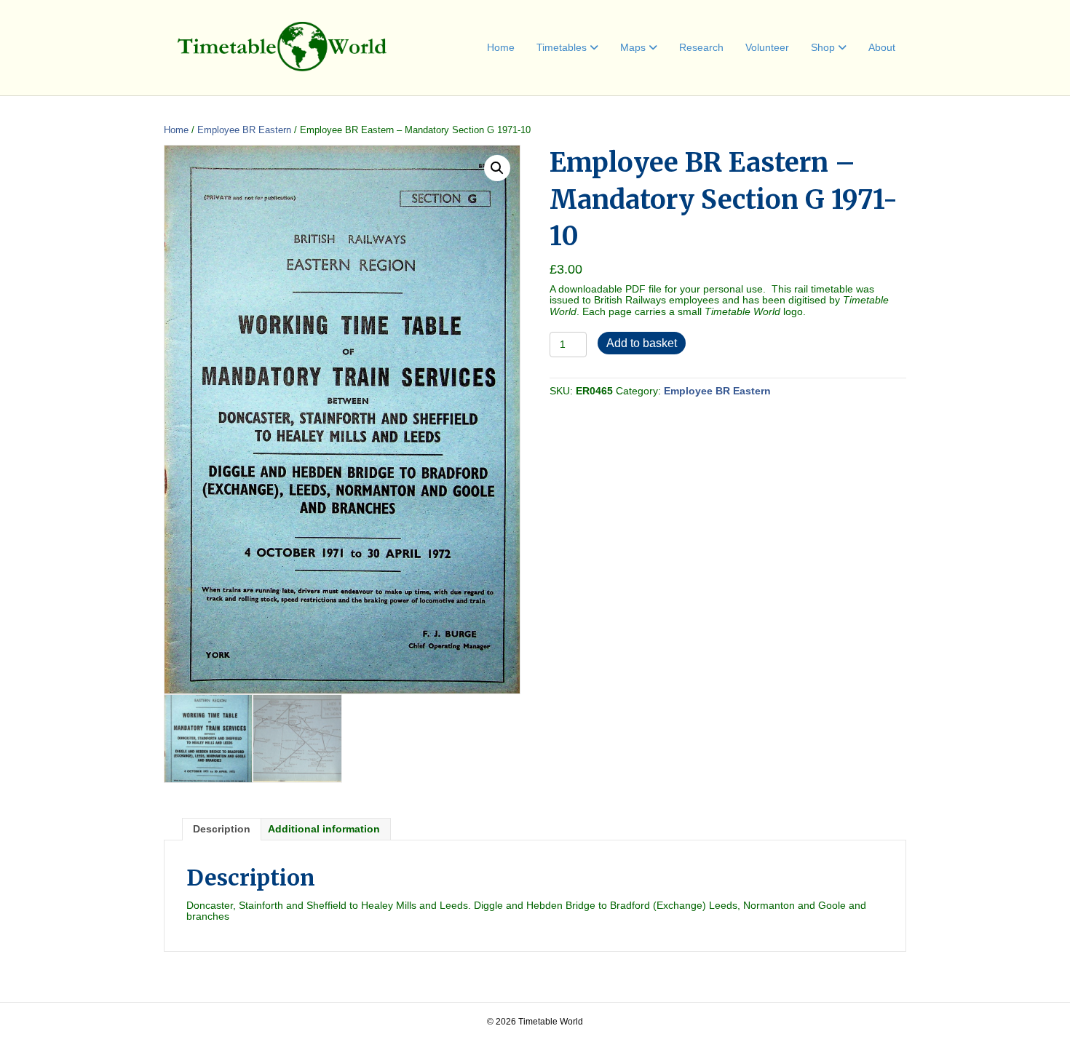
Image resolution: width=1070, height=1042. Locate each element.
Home (501, 47)
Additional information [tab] (324, 829)
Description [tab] (221, 829)
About (881, 47)
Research (701, 47)
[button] (497, 168)
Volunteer (767, 47)
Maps (633, 47)
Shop (823, 47)
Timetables (561, 47)
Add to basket (641, 343)
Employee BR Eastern (244, 129)
